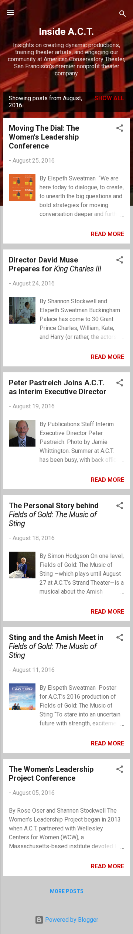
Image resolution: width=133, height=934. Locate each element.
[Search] (122, 15)
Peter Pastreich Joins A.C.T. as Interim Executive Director (57, 387)
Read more (107, 234)
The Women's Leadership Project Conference (51, 774)
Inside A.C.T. (66, 31)
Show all (109, 98)
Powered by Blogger (71, 919)
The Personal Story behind (54, 514)
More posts (66, 891)
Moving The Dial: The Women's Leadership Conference (44, 137)
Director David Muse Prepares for (55, 264)
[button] (119, 129)
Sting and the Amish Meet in (56, 646)
